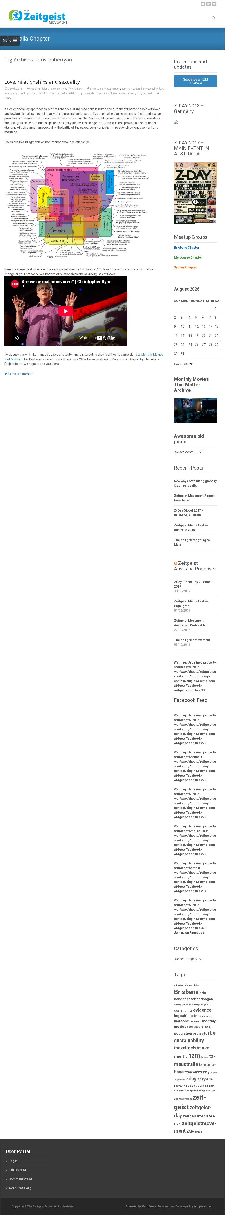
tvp (186, 1057)
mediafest (195, 1021)
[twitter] (208, 5)
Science (55, 88)
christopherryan (111, 88)
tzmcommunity (196, 1072)
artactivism (184, 985)
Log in (13, 1161)
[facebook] (203, 5)
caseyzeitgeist (200, 1004)
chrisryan (95, 88)
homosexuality (149, 88)
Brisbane (186, 992)
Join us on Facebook (189, 932)
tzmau (205, 1057)
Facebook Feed (190, 700)
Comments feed (20, 1179)
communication (131, 88)
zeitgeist (147, 93)
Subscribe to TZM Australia (195, 81)
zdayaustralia (196, 1085)
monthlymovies (28, 93)
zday (191, 1079)
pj (210, 1027)
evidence (202, 1010)
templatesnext (203, 1206)
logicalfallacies (186, 1016)
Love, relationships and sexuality (42, 81)
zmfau (198, 1131)
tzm (139, 93)
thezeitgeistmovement (122, 93)
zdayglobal (191, 1090)
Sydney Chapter (185, 267)
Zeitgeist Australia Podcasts (195, 565)
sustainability (189, 1041)
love (161, 88)
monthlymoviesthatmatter (53, 93)
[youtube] (214, 5)
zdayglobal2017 (207, 1090)
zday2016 (205, 1079)
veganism (179, 1079)
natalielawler (194, 1027)
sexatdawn (91, 93)
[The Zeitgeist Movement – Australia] (34, 17)
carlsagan (204, 999)
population (183, 1033)
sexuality (104, 93)
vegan (213, 1072)
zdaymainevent (183, 1098)
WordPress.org (20, 1188)
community (183, 1010)
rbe (212, 1033)
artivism (195, 985)
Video (64, 88)
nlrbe (205, 1027)
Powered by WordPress (141, 1206)
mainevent (206, 1016)
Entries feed (17, 1170)
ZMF (190, 1131)
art (175, 985)
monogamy (11, 93)
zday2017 (179, 1085)
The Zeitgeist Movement (192, 640)
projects (200, 1033)
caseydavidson (182, 1004)
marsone (181, 1021)
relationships (76, 93)
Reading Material (40, 88)
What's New (75, 88)
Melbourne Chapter (188, 257)
